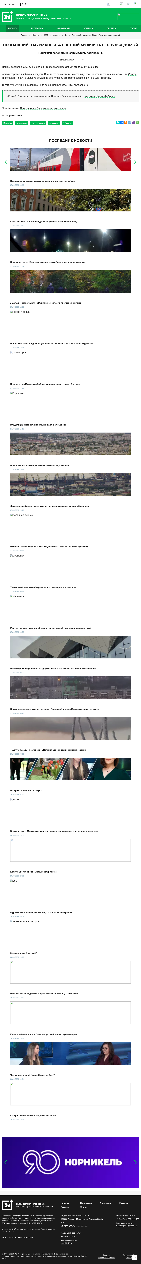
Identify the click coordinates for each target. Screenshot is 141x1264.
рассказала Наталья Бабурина (99, 96)
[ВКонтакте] (122, 122)
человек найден (38, 123)
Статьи (133, 28)
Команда (88, 28)
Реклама (111, 28)
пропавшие (54, 123)
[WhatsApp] (137, 122)
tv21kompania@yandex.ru (126, 1226)
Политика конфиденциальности (106, 1256)
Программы (37, 28)
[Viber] (133, 122)
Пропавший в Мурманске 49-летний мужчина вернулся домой (96, 35)
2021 (46, 35)
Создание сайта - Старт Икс (130, 1256)
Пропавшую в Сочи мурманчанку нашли (43, 108)
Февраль (56, 35)
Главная (24, 35)
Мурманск (7, 123)
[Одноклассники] (125, 122)
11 (66, 35)
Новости (12, 28)
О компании (63, 28)
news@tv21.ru (66, 1243)
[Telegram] (129, 122)
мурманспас (22, 123)
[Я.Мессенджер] (118, 122)
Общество (67, 123)
